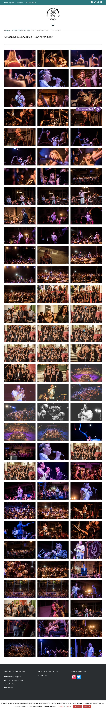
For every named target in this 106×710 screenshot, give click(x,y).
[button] (98, 109)
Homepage (7, 30)
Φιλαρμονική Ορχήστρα (12, 676)
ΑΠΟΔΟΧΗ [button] (77, 706)
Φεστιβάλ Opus (9, 684)
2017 (28, 30)
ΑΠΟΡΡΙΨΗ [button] (87, 706)
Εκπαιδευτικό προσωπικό (13, 680)
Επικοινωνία (8, 687)
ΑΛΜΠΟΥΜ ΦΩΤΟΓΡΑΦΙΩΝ (19, 30)
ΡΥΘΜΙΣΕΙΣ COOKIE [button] (65, 706)
